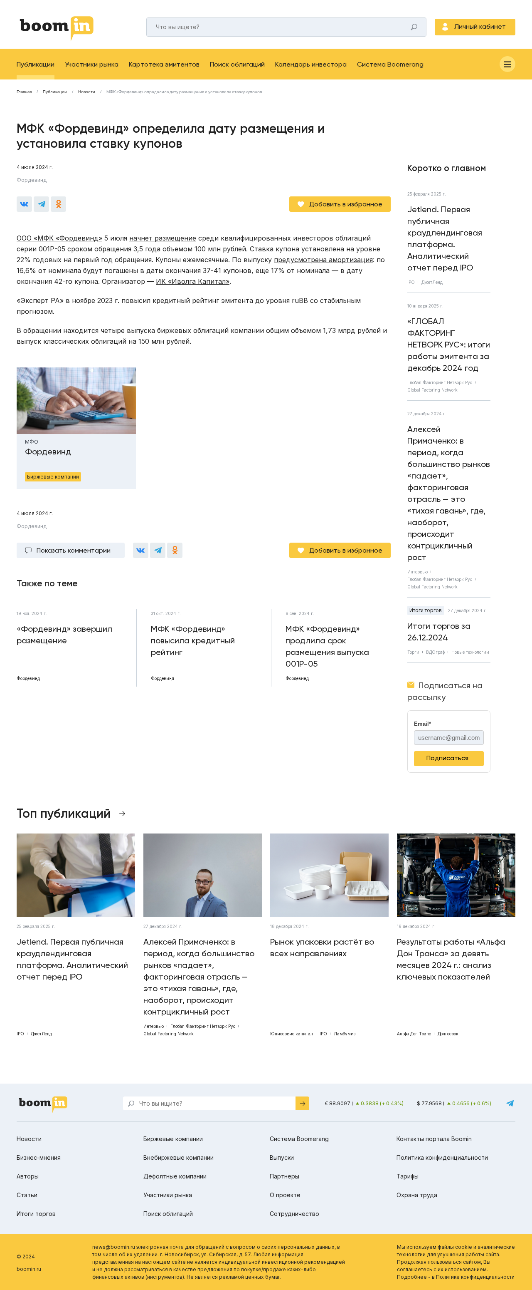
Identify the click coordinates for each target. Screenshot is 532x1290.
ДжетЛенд (432, 282)
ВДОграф (435, 652)
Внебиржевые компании (178, 1157)
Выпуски (282, 1157)
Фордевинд (32, 180)
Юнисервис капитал (291, 1034)
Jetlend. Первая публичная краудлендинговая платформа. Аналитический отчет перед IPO (444, 238)
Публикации (35, 64)
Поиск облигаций (237, 64)
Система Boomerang (390, 64)
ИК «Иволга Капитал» (192, 281)
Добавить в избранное (345, 204)
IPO (411, 282)
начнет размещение (162, 238)
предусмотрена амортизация (323, 260)
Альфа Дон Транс (414, 1034)
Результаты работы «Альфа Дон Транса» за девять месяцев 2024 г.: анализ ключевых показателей (451, 959)
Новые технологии (470, 652)
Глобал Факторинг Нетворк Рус (439, 382)
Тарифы (408, 1176)
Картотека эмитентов (164, 64)
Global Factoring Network (432, 390)
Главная (24, 92)
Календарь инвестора (311, 64)
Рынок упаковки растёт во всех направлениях (322, 947)
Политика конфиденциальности (442, 1157)
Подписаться (447, 758)
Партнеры (284, 1176)
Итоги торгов (425, 610)
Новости (86, 92)
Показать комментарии (74, 550)
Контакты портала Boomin (434, 1138)
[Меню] (507, 64)
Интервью (417, 572)
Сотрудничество (294, 1213)
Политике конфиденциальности (475, 1277)
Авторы (28, 1176)
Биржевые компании (173, 1138)
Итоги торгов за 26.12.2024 (438, 632)
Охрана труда (417, 1194)
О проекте (285, 1194)
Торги (413, 652)
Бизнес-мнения (39, 1157)
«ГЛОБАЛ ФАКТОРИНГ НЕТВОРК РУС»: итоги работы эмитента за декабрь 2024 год (448, 344)
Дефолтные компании (175, 1176)
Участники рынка (91, 64)
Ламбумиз (344, 1034)
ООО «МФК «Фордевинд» (59, 238)
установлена (322, 249)
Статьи (27, 1194)
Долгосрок (448, 1034)
